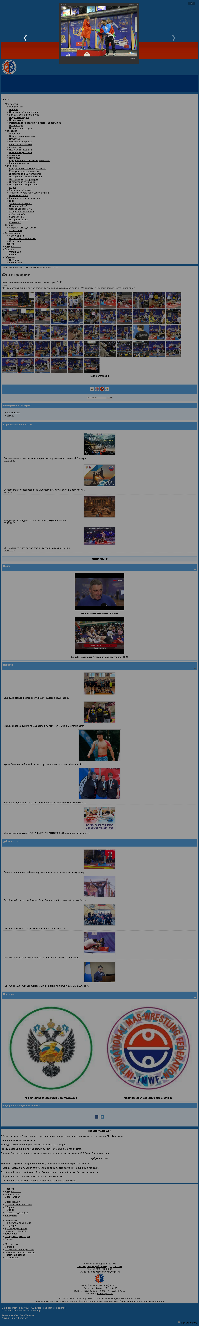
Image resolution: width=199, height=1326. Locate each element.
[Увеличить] (135, 4)
